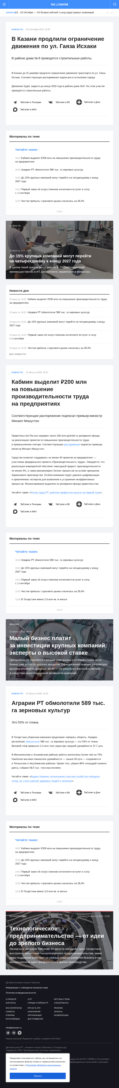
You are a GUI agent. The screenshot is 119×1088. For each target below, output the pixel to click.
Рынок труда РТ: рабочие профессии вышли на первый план (65, 492)
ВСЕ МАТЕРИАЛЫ (14, 1008)
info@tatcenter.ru (14, 1028)
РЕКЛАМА (58, 1008)
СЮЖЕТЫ (10, 1012)
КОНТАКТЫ (11, 1003)
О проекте (11, 999)
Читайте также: (26, 149)
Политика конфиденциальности (21, 993)
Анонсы (9, 12)
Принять (38, 1076)
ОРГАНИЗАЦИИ (35, 1015)
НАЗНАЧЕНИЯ (34, 1012)
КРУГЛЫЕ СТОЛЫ (62, 999)
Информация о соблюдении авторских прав (27, 987)
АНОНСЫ (58, 1012)
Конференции (18, 916)
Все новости (17, 354)
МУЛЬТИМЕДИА (13, 1019)
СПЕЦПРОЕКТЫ (61, 1003)
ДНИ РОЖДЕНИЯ (35, 1019)
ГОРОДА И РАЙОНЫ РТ (38, 1003)
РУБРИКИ (10, 1015)
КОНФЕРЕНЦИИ (61, 1015)
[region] (38, 1067)
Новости (17, 29)
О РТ (30, 999)
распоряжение (72, 444)
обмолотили (33, 741)
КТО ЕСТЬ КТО (34, 1008)
